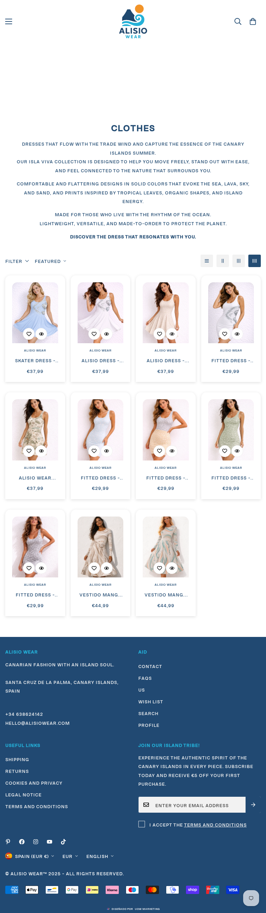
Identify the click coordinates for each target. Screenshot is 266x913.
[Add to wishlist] (29, 334)
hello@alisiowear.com (37, 722)
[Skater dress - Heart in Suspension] (35, 313)
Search (148, 712)
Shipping (17, 758)
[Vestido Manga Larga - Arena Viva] (101, 547)
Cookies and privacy (33, 782)
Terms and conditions (36, 805)
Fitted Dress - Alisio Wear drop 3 (100, 478)
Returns (17, 770)
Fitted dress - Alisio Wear (230, 360)
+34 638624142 (24, 713)
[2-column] (222, 261)
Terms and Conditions (215, 824)
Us (141, 689)
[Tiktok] (63, 841)
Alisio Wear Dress (35, 478)
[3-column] (238, 261)
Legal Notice (23, 794)
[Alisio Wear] (133, 21)
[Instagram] (35, 841)
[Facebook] (22, 841)
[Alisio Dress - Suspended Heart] (101, 313)
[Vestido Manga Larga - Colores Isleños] (166, 547)
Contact (150, 665)
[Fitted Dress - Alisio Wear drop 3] (101, 429)
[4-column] (254, 261)
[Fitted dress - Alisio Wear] (231, 313)
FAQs (145, 677)
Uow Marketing (147, 908)
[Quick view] (41, 334)
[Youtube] (49, 841)
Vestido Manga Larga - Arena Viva (100, 595)
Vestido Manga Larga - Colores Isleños (165, 595)
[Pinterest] (8, 841)
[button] (253, 21)
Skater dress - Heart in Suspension (35, 360)
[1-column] (207, 261)
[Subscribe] (253, 804)
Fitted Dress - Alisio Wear (165, 478)
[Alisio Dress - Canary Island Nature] (166, 313)
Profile (148, 724)
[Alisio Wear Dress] (35, 429)
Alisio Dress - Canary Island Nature (165, 360)
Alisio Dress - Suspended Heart (100, 360)
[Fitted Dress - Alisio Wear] (166, 429)
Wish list (150, 700)
